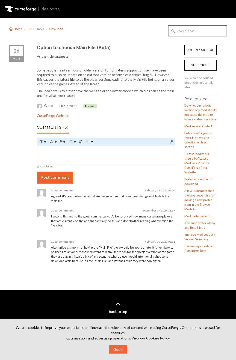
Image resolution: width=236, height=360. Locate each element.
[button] (42, 142)
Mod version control (198, 126)
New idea (56, 29)
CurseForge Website (53, 115)
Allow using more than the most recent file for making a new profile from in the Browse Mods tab (199, 200)
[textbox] (106, 154)
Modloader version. (197, 216)
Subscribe (200, 65)
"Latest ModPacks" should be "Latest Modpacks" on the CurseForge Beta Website (197, 163)
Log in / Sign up (196, 47)
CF (29, 29)
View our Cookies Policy (150, 338)
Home (18, 29)
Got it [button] (118, 349)
